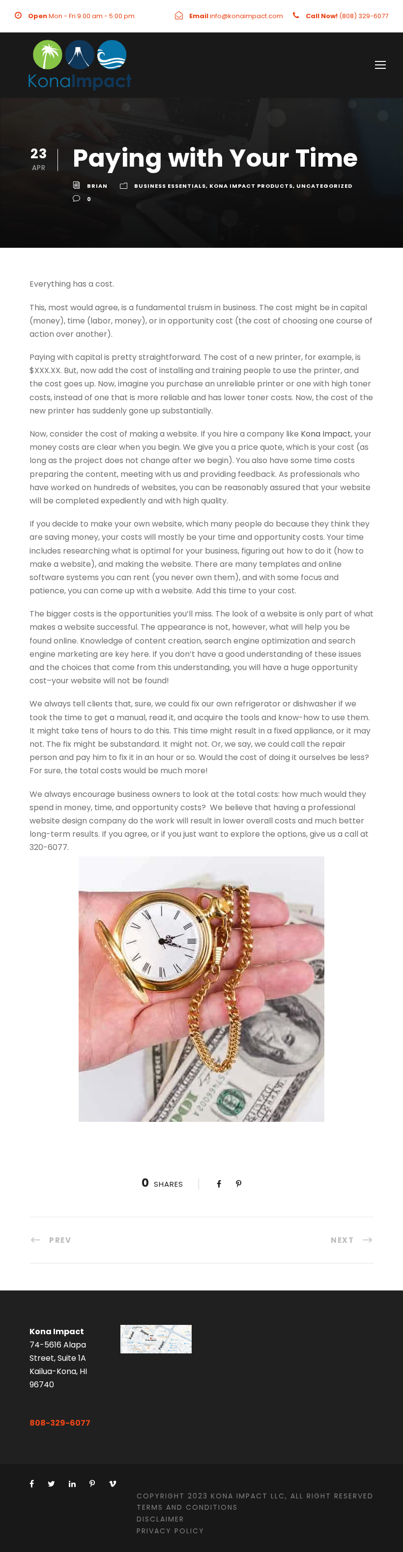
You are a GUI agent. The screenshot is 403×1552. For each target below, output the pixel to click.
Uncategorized (324, 186)
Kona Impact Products (251, 186)
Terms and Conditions (187, 1507)
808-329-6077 (59, 1423)
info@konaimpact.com (246, 16)
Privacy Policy (170, 1531)
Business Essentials (170, 186)
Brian (97, 186)
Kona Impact (326, 433)
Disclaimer (160, 1519)
